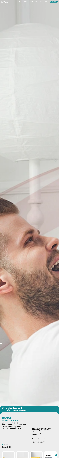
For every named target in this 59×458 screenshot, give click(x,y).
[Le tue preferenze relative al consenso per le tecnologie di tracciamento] (1, 343)
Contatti (46, 1)
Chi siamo (20, 1)
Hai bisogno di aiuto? (49, 455)
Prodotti (25, 1)
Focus (41, 1)
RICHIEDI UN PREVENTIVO (53, 1)
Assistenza (31, 1)
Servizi (36, 1)
